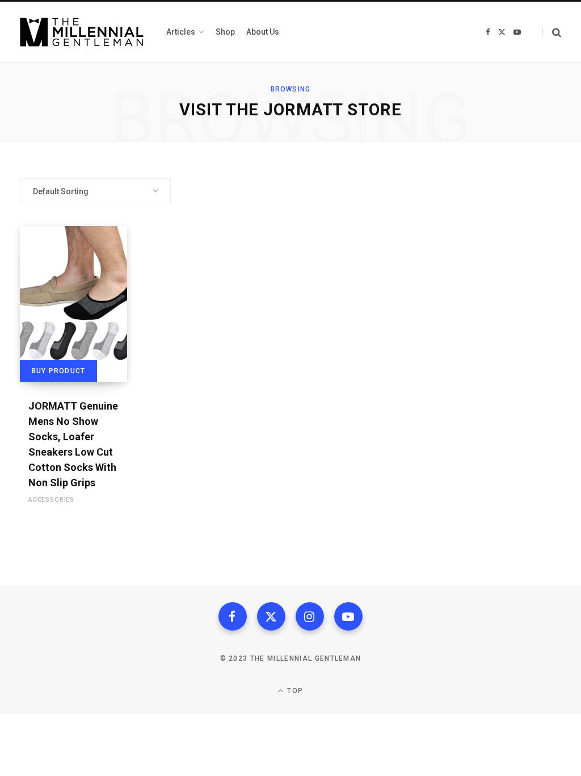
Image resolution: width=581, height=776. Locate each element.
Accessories (51, 499)
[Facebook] (232, 616)
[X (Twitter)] (271, 616)
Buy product (58, 371)
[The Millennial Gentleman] (82, 32)
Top (294, 691)
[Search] (551, 32)
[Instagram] (310, 616)
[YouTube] (348, 616)
